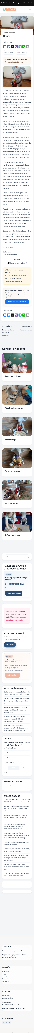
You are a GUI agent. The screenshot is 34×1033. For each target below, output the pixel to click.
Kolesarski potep (26, 328)
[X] (6, 1022)
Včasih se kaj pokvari (14, 408)
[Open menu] (30, 9)
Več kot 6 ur (10, 763)
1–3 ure (8, 753)
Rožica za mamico (12, 535)
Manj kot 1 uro (11, 748)
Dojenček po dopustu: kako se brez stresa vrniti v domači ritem (16, 875)
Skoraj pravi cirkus (13, 376)
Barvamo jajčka (11, 503)
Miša (12, 32)
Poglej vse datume (14, 593)
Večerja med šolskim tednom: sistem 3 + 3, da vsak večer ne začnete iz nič (17, 701)
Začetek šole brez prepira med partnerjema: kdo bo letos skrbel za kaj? (16, 867)
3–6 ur (8, 758)
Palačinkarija (10, 440)
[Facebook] (3, 1022)
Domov (5, 32)
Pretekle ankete (9, 773)
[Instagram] (9, 1022)
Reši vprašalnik (12, 675)
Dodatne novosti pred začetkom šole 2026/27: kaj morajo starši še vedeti (17, 693)
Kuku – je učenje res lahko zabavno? (8, 331)
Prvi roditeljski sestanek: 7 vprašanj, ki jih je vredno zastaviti (17, 850)
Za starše (13, 786)
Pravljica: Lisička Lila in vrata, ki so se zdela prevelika (16, 843)
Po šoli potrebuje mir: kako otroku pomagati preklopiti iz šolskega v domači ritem (16, 858)
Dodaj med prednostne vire (17, 301)
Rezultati (23, 768)
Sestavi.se (5, 981)
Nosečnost (6, 971)
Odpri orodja (10, 645)
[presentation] (17, 363)
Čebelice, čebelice (12, 471)
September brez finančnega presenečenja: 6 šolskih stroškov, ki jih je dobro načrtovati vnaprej (16, 728)
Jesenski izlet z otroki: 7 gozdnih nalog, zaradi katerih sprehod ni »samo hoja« (15, 710)
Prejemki (5, 979)
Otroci (4, 974)
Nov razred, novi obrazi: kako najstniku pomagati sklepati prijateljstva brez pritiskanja (14, 719)
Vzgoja (4, 976)
